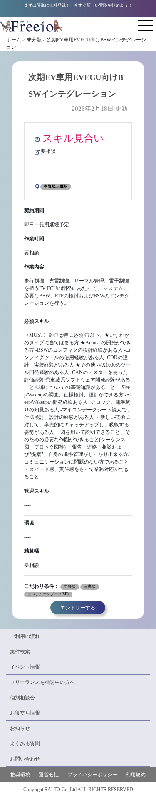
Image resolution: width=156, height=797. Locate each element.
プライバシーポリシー (92, 775)
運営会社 (49, 775)
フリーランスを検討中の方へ (42, 682)
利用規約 (136, 775)
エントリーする (77, 608)
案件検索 (20, 652)
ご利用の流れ (25, 636)
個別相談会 (22, 697)
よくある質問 (25, 743)
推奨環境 (20, 775)
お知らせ (20, 728)
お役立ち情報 (25, 713)
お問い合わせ (25, 759)
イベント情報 (25, 667)
